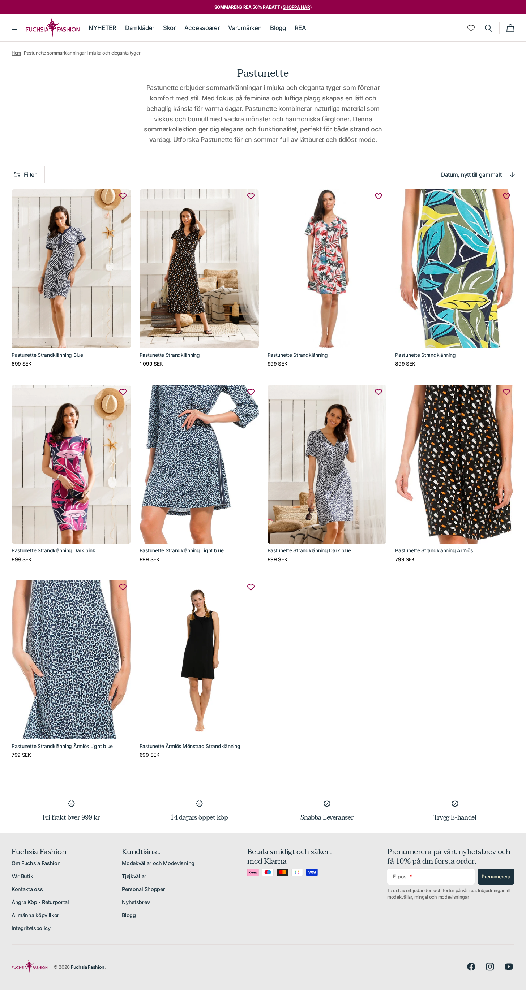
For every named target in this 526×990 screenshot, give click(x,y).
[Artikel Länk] (71, 278)
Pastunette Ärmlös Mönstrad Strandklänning (190, 746)
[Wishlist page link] (471, 28)
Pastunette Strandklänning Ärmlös (433, 550)
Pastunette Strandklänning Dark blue (309, 550)
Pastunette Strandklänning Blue (47, 355)
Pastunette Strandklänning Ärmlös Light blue (62, 746)
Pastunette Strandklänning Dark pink (53, 550)
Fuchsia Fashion (87, 967)
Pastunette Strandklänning (170, 355)
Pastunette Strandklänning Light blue (182, 550)
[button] (488, 28)
